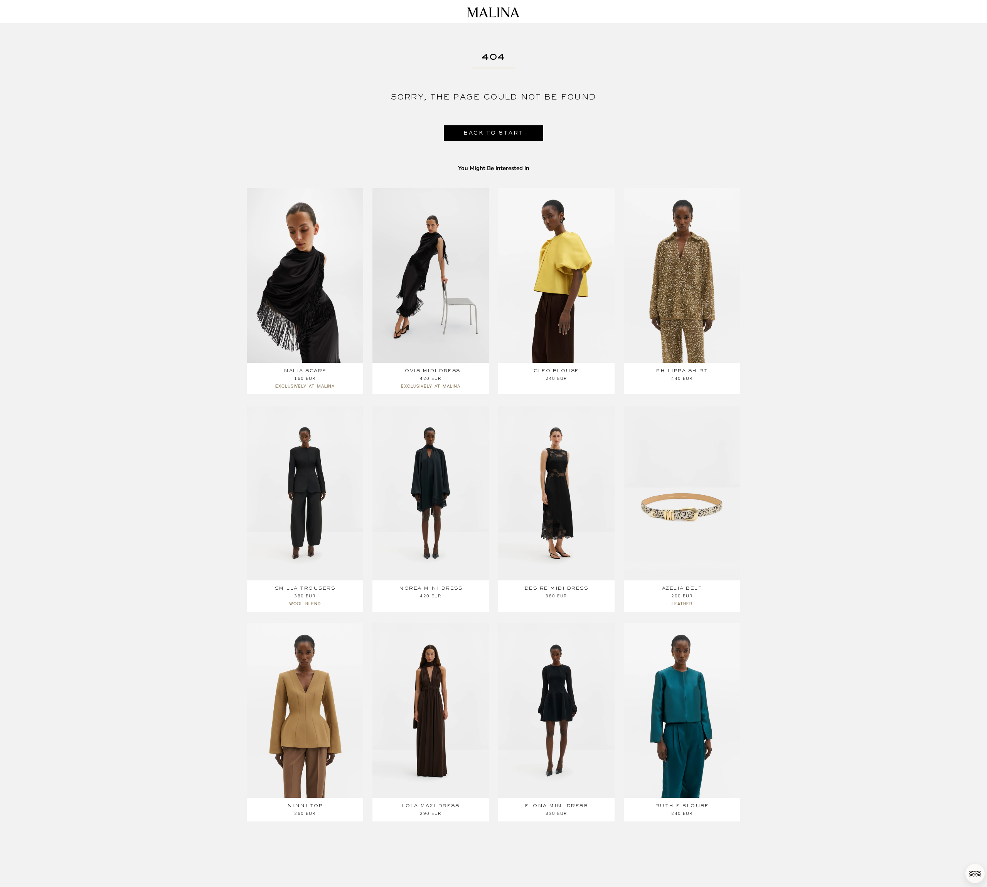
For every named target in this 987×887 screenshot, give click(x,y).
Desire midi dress (556, 588)
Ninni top (305, 805)
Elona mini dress (556, 805)
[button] (975, 873)
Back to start (493, 133)
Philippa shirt (682, 370)
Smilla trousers (305, 588)
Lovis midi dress (430, 370)
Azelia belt (682, 588)
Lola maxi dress (431, 805)
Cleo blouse (556, 370)
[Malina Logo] (493, 12)
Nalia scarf (305, 370)
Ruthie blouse (682, 805)
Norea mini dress (430, 588)
